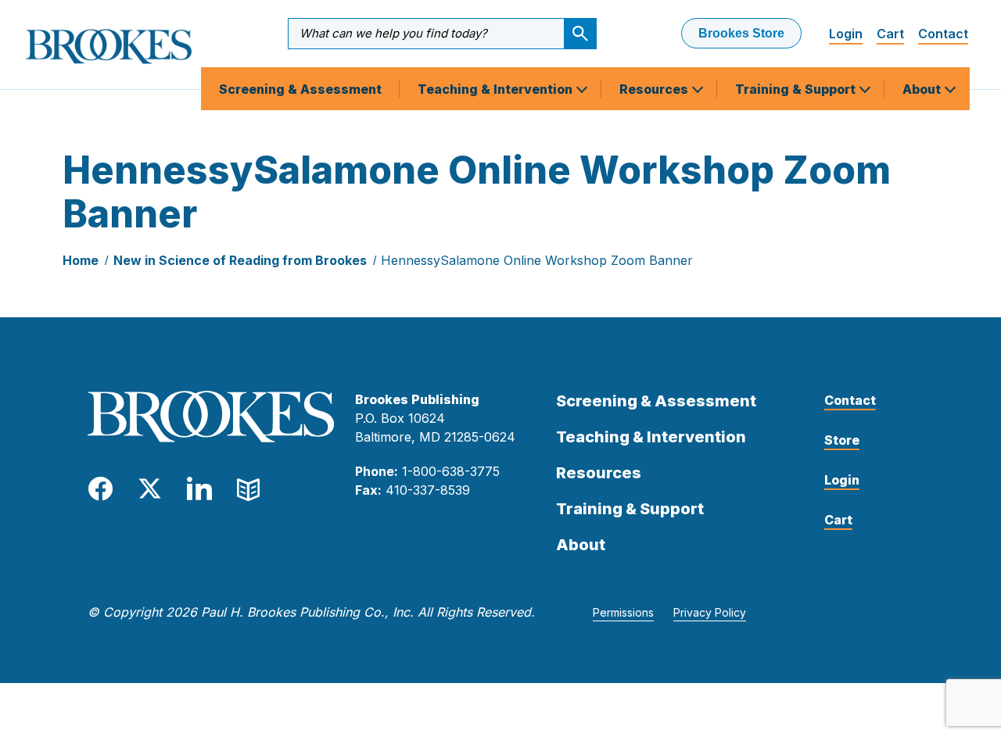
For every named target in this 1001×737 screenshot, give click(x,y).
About (923, 89)
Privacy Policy (709, 612)
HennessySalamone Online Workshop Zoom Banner (537, 260)
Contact (943, 33)
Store (841, 440)
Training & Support (797, 89)
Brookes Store (741, 33)
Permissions (623, 612)
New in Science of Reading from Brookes (240, 260)
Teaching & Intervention (497, 89)
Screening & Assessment (300, 89)
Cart (890, 33)
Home (81, 260)
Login (846, 33)
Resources (655, 89)
